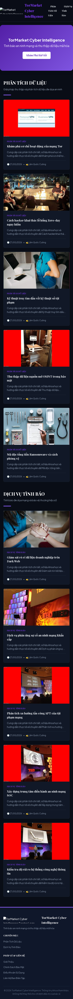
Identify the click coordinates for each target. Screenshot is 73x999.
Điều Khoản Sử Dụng (13, 972)
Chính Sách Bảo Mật (13, 967)
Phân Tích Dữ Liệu (52, 11)
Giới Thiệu (8, 961)
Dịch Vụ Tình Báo (12, 947)
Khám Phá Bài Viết (36, 55)
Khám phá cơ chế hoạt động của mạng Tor (34, 146)
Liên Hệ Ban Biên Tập (14, 978)
